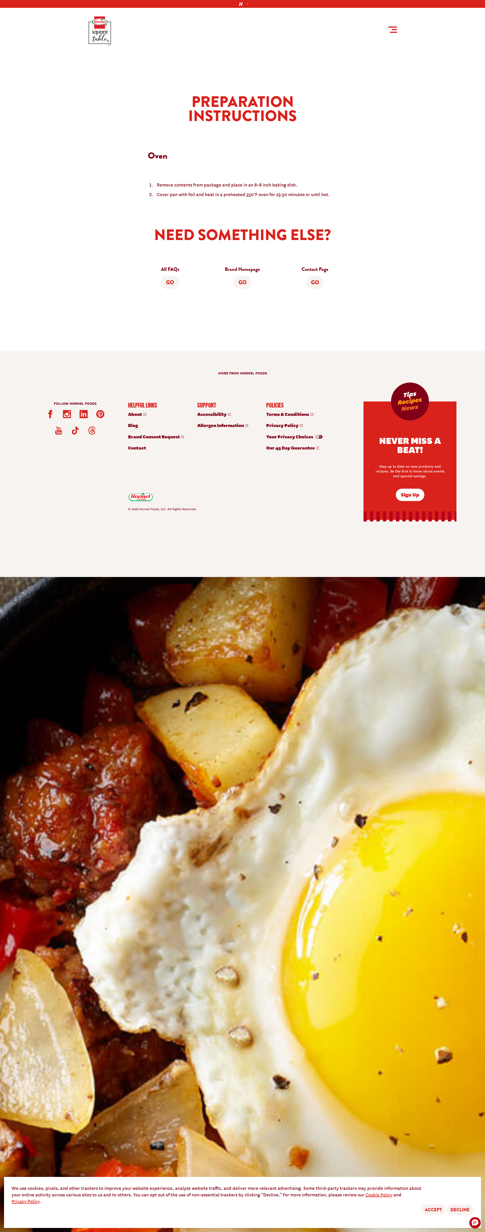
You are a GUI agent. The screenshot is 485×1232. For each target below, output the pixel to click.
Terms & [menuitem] (288, 414)
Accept (433, 1209)
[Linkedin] (83, 414)
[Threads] (92, 430)
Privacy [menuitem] (282, 425)
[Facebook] (50, 414)
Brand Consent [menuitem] (154, 436)
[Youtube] (58, 430)
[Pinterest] (100, 414)
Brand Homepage (242, 269)
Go (170, 282)
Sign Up (410, 494)
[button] (475, 1222)
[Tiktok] (75, 430)
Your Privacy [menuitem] (290, 436)
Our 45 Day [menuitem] (291, 447)
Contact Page (315, 269)
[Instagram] (67, 414)
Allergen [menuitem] (221, 425)
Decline (460, 1209)
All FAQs (170, 269)
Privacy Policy (25, 1201)
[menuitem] (157, 414)
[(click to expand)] (242, 4)
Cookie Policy (379, 1194)
